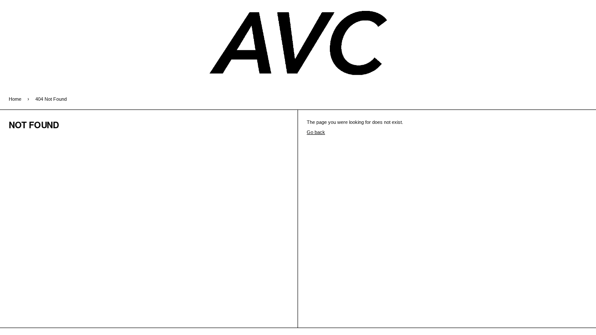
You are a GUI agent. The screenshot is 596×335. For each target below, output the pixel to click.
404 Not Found (51, 99)
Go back (316, 132)
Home (15, 99)
